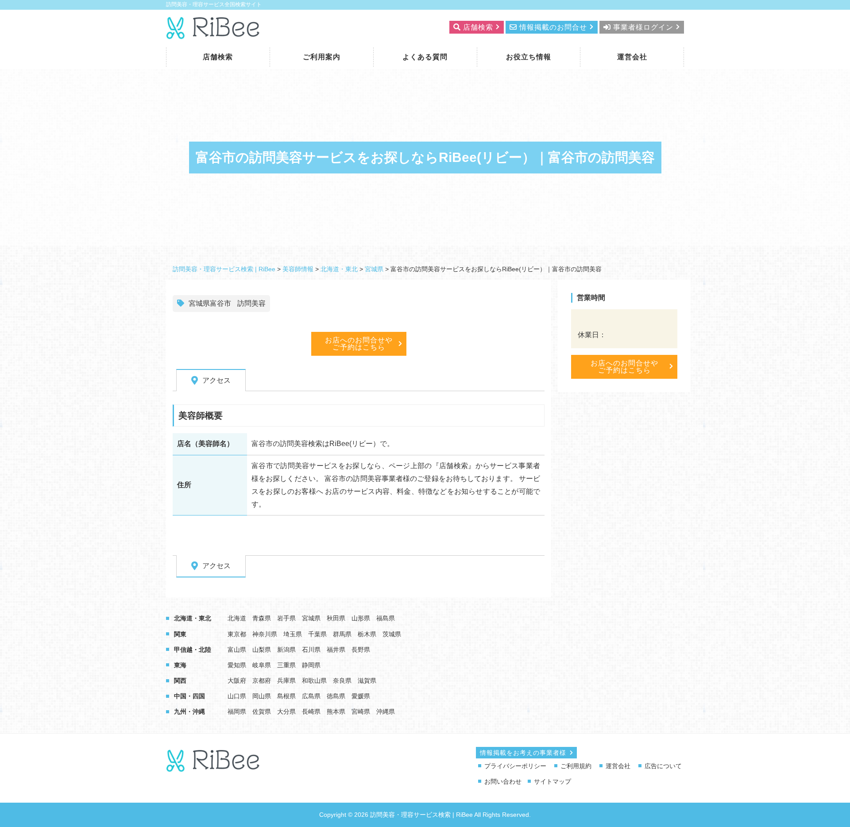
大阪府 (237, 680)
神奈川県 (264, 634)
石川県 (311, 649)
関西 (180, 680)
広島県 (311, 696)
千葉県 (317, 634)
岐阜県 (261, 665)
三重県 (286, 665)
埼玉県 (292, 634)
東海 (180, 665)
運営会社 (632, 57)
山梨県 (261, 649)
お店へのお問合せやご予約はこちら (359, 343)
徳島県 (336, 696)
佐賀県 (261, 711)
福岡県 (237, 711)
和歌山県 (314, 680)
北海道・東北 (192, 618)
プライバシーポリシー (515, 765)
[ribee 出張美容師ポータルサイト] (213, 767)
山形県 (361, 618)
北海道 (237, 618)
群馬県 (342, 634)
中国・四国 (189, 696)
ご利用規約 (575, 765)
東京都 (237, 634)
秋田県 (336, 618)
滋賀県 (367, 680)
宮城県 (311, 618)
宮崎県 (361, 711)
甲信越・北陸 (192, 649)
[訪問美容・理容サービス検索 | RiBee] (213, 34)
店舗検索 (218, 57)
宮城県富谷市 (210, 303)
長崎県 (311, 711)
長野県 (361, 649)
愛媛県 (361, 696)
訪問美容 (251, 303)
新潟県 (286, 649)
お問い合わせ (503, 781)
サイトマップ (552, 781)
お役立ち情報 (528, 57)
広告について (663, 765)
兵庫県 (286, 680)
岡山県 (261, 696)
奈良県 (342, 680)
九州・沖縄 (189, 711)
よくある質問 (425, 57)
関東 (180, 634)
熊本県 (336, 711)
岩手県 (286, 618)
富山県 (237, 649)
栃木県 (367, 634)
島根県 (286, 696)
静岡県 (311, 665)
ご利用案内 (321, 57)
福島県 (385, 618)
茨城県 (391, 634)
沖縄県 (385, 711)
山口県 (237, 696)
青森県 (261, 618)
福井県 (336, 649)
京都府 (261, 680)
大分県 (286, 711)
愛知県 (237, 665)
